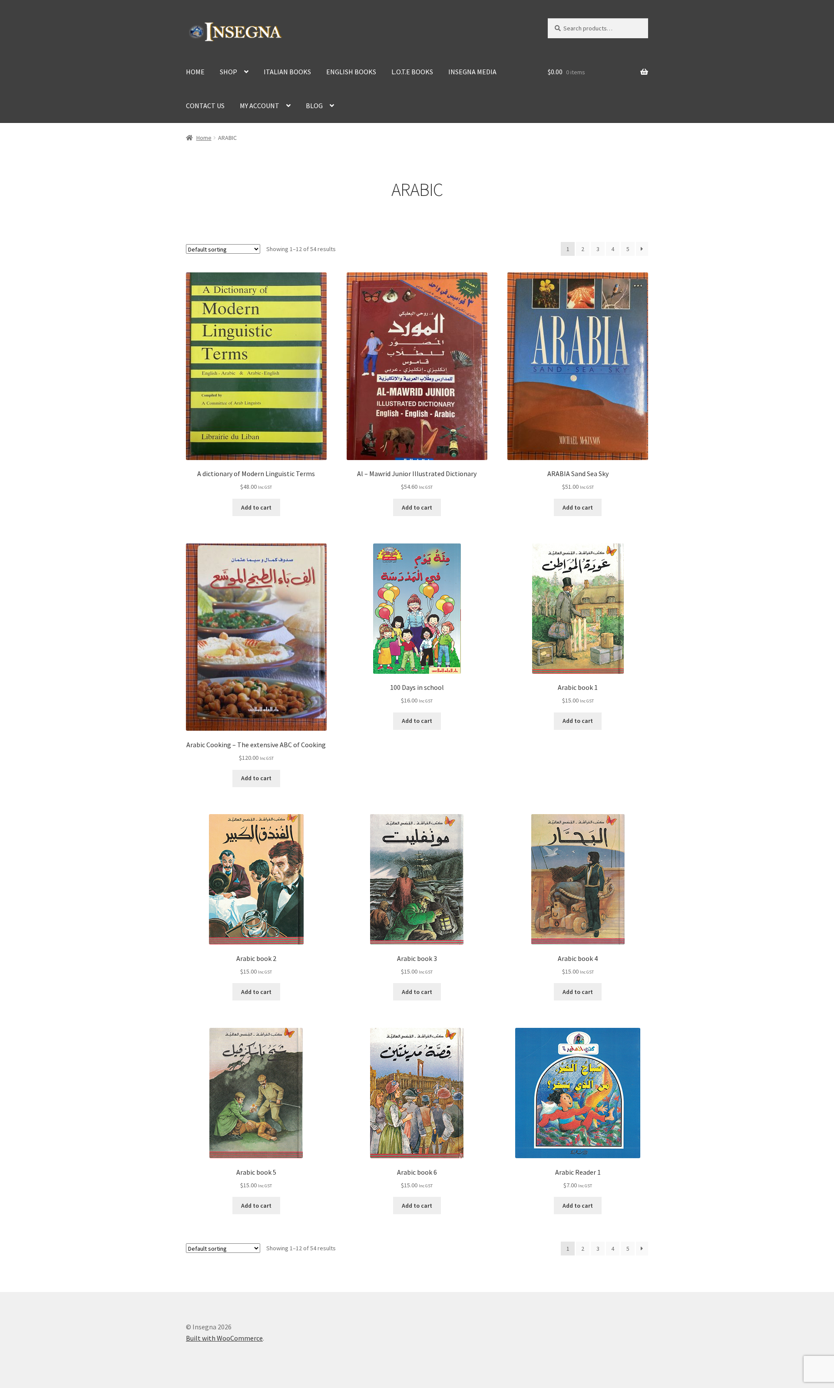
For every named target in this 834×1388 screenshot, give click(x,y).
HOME (195, 71)
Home (204, 138)
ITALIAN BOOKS (287, 71)
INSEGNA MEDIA (472, 71)
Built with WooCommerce (224, 1338)
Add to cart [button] (256, 507)
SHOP (228, 71)
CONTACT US (205, 105)
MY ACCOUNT (259, 105)
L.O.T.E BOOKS (412, 71)
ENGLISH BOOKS (351, 71)
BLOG (314, 105)
